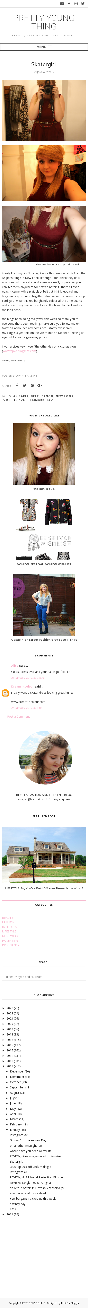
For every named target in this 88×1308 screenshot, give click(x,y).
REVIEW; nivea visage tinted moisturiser (36, 1156)
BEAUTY (7, 918)
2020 (10, 1024)
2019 (10, 1029)
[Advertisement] (32, 1252)
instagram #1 (18, 1172)
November (17, 1077)
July (12, 1098)
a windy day (17, 1204)
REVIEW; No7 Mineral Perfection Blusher (36, 1177)
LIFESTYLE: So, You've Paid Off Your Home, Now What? (44, 888)
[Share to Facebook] (17, 385)
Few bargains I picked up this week (33, 1198)
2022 (10, 1013)
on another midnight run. (26, 1146)
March (14, 1119)
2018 (10, 1034)
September (17, 1087)
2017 (10, 1040)
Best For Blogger (70, 1303)
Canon (47, 396)
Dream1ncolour (22, 686)
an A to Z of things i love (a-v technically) (37, 1188)
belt (35, 396)
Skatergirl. (16, 1161)
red (50, 400)
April (13, 1114)
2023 (10, 1008)
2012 (10, 1066)
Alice (14, 665)
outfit (9, 400)
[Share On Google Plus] (39, 385)
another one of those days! (28, 1193)
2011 (10, 1214)
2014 (10, 1056)
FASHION (8, 922)
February (16, 1124)
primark (37, 400)
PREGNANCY (10, 945)
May (13, 1109)
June (13, 1103)
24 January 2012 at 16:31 (27, 708)
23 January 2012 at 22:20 (27, 678)
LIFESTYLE (9, 931)
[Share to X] (24, 385)
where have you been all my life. (31, 1151)
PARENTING (10, 940)
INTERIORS (9, 927)
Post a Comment (18, 716)
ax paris (20, 396)
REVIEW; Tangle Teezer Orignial (30, 1183)
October (15, 1082)
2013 (10, 1061)
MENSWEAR (10, 936)
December (17, 1071)
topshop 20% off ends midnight (30, 1167)
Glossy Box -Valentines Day (28, 1140)
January (15, 1130)
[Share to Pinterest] (32, 385)
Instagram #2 (19, 1135)
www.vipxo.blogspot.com (19, 351)
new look (64, 396)
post (22, 400)
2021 (10, 1018)
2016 (10, 1045)
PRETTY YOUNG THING (44, 22)
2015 (10, 1050)
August (14, 1093)
